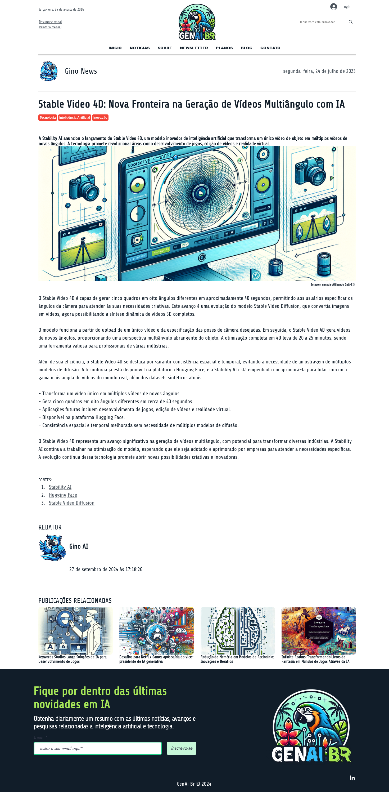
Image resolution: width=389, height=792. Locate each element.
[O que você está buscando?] (350, 22)
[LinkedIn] (352, 778)
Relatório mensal (50, 27)
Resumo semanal (50, 22)
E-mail (39, 737)
